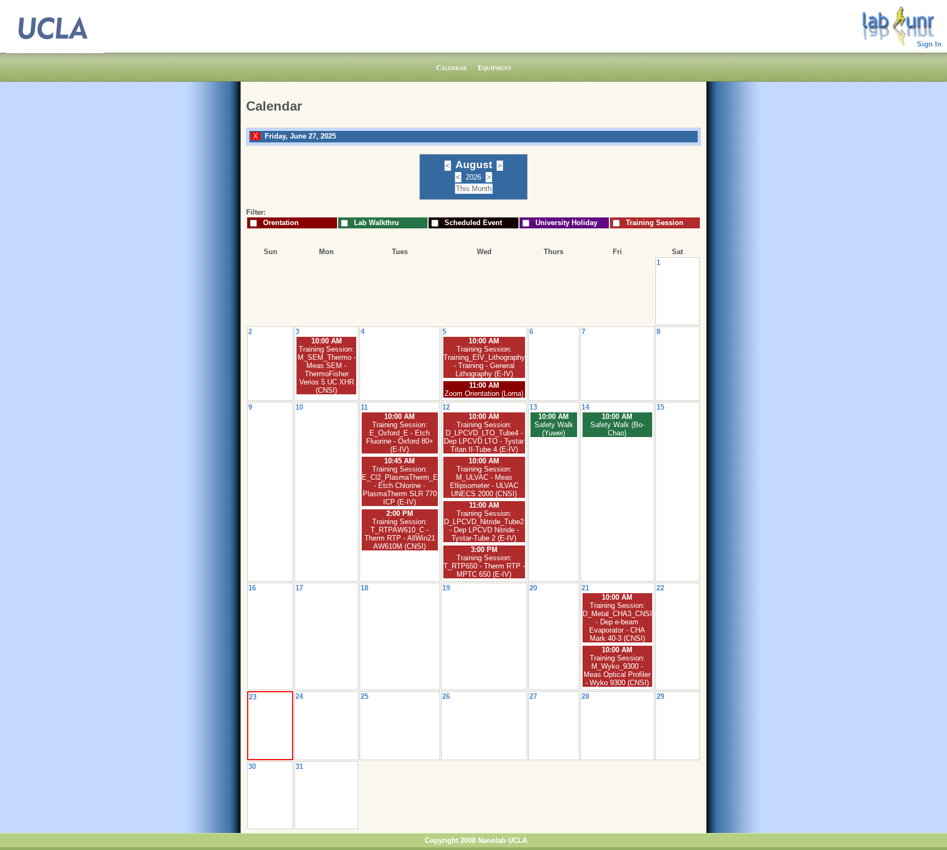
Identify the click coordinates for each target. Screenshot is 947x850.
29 (660, 696)
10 (299, 407)
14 (585, 407)
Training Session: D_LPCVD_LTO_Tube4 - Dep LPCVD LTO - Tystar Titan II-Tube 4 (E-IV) (484, 437)
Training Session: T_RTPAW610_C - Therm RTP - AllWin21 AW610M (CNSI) (399, 534)
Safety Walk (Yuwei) (553, 429)
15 (660, 407)
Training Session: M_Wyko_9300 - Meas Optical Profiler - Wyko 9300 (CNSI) (617, 670)
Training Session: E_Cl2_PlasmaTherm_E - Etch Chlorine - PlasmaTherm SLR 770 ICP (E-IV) (400, 485)
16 (252, 588)
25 (364, 696)
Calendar (451, 68)
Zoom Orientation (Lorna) (483, 393)
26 (446, 696)
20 (533, 588)
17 (299, 588)
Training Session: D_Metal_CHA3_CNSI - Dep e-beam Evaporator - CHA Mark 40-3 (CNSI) (617, 621)
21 (585, 588)
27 (533, 696)
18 (364, 588)
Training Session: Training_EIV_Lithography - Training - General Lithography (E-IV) (484, 361)
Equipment (494, 68)
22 (660, 588)
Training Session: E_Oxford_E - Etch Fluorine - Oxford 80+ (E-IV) (399, 437)
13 (533, 407)
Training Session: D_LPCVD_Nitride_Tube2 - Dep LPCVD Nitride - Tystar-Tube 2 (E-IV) (484, 525)
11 (364, 407)
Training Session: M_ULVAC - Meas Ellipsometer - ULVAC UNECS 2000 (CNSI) (484, 481)
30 (252, 766)
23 (252, 697)
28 (585, 696)
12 (446, 407)
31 (299, 766)
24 (299, 696)
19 (446, 588)
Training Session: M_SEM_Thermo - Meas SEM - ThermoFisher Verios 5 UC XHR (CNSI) (327, 369)
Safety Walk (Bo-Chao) (617, 429)
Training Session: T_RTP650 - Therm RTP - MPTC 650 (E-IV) (484, 566)
